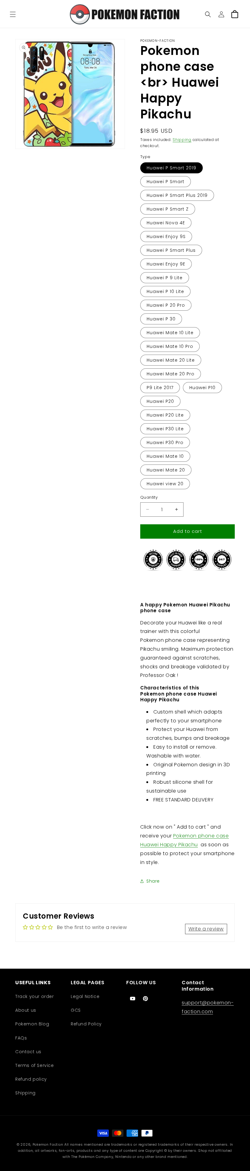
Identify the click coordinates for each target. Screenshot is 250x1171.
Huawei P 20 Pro (166, 305)
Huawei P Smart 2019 (171, 168)
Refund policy (31, 1079)
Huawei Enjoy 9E (166, 264)
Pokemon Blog (32, 1024)
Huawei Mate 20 (166, 470)
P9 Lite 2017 (160, 388)
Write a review (206, 928)
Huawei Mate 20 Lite (171, 360)
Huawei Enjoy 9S (166, 236)
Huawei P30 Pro (165, 442)
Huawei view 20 (165, 484)
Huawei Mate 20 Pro (171, 374)
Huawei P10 (202, 388)
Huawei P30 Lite (165, 429)
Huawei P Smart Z (168, 209)
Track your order (34, 996)
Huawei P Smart (165, 182)
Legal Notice (85, 996)
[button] (13, 14)
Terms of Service (34, 1065)
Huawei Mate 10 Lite (170, 333)
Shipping (182, 139)
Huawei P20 (160, 401)
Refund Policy (86, 1024)
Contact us (28, 1052)
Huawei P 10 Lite (165, 291)
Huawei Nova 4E (166, 223)
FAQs (21, 1038)
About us (25, 1010)
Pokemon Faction (48, 1144)
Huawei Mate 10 (165, 456)
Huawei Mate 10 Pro (170, 346)
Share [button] (153, 881)
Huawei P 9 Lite (165, 278)
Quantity (149, 497)
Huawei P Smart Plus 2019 (177, 195)
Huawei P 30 (161, 319)
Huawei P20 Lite (165, 415)
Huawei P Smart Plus (171, 250)
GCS (76, 1010)
